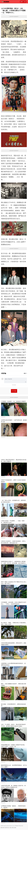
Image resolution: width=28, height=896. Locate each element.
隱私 (13, 827)
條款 (11, 827)
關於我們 (2, 827)
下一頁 (14, 390)
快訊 (25, 1)
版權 (15, 827)
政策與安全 (7, 827)
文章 (21, 1)
